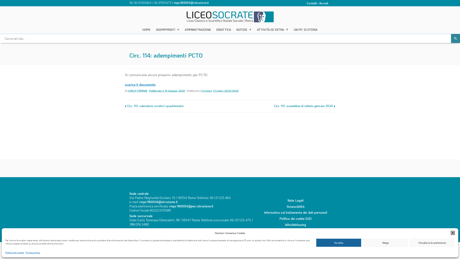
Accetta (338, 242)
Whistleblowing (295, 225)
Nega (385, 242)
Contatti (312, 3)
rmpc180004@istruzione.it (191, 2)
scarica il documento (140, 84)
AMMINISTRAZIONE (198, 29)
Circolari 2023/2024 (225, 90)
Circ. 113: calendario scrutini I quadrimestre (155, 106)
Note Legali (296, 200)
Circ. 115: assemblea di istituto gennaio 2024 (303, 106)
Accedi (323, 3)
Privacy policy (33, 252)
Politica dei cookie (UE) (295, 219)
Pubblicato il (167, 90)
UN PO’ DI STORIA (306, 29)
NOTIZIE (241, 29)
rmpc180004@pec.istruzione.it (191, 206)
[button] (453, 233)
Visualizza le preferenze (432, 242)
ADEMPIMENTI (165, 29)
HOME (146, 29)
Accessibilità (295, 206)
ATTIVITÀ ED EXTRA (270, 29)
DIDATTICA (223, 29)
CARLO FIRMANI (137, 90)
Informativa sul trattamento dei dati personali (295, 212)
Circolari (207, 90)
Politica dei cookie (14, 252)
